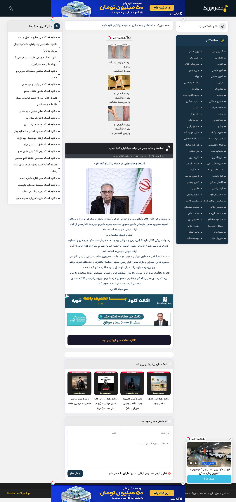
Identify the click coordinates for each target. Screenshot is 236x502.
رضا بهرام (195, 114)
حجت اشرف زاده (191, 95)
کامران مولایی (216, 182)
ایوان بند (218, 83)
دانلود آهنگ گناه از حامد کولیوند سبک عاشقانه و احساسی (36, 101)
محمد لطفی (193, 213)
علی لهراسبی (217, 151)
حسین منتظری (216, 101)
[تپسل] (67, 296)
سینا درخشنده (216, 139)
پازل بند (195, 89)
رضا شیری (218, 120)
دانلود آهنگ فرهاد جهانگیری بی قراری (37, 138)
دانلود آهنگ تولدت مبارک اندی (40, 125)
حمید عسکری (192, 101)
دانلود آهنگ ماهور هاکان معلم (40, 91)
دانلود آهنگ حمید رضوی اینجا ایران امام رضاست (35, 168)
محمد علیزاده (216, 213)
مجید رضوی (193, 195)
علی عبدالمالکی (192, 145)
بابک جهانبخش (191, 83)
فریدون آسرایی (192, 176)
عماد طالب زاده (215, 170)
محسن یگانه (216, 207)
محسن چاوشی (192, 201)
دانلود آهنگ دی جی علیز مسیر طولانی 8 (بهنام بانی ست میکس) (36, 61)
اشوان (220, 64)
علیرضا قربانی (192, 164)
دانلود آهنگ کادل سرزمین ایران (40, 145)
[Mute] (196, 463)
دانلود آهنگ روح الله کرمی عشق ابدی (37, 151)
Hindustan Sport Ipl (18, 494)
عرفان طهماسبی (215, 145)
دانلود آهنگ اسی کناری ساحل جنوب (37, 38)
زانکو (220, 126)
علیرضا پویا (194, 157)
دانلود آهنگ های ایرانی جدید (119, 340)
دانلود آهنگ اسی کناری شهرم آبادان (38, 178)
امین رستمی (217, 76)
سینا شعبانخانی (191, 139)
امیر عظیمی (217, 70)
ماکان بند (194, 188)
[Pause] (191, 463)
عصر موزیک (163, 25)
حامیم (220, 95)
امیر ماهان (194, 70)
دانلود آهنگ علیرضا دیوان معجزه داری (36, 198)
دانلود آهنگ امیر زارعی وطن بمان (39, 84)
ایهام (197, 76)
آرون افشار (194, 52)
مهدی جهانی (193, 226)
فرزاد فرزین (217, 176)
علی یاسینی (217, 157)
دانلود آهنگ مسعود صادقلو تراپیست (37, 185)
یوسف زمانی (193, 238)
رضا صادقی (193, 120)
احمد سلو (194, 58)
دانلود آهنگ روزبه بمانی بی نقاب (39, 192)
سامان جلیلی (193, 126)
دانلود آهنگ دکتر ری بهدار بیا (41, 118)
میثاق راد (218, 232)
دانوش (196, 107)
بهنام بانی (218, 89)
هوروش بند (217, 238)
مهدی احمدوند (215, 226)
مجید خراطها (216, 195)
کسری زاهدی (193, 182)
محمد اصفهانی (191, 207)
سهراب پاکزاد (217, 133)
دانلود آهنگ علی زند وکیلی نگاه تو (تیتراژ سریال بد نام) (35, 47)
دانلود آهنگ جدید (208, 26)
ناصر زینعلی (193, 232)
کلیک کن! (209, 479)
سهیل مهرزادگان (191, 133)
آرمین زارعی (217, 52)
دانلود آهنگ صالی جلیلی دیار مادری (38, 111)
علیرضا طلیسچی (215, 164)
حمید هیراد (217, 107)
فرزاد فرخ (194, 170)
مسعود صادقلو (215, 220)
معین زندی (193, 220)
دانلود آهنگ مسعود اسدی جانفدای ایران (35, 131)
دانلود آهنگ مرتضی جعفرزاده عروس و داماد (36, 74)
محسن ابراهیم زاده (213, 201)
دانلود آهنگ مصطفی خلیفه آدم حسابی (36, 158)
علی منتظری (193, 151)
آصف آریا (219, 58)
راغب (220, 114)
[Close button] (183, 19)
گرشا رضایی (217, 188)
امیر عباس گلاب (191, 64)
